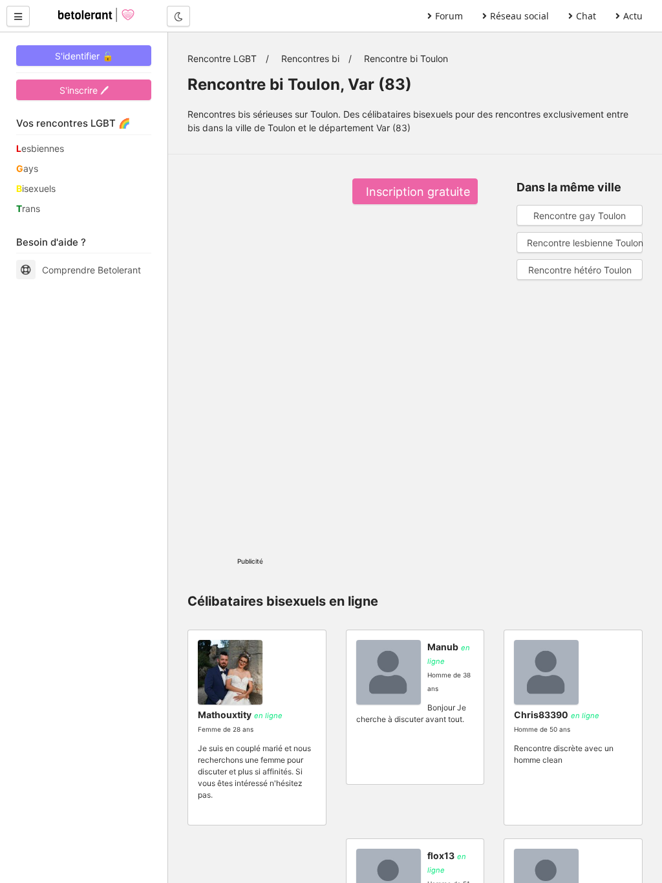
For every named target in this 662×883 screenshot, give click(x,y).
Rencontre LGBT (222, 58)
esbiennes (40, 148)
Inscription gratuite (418, 191)
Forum (449, 16)
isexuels (36, 188)
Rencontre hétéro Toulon (580, 269)
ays (27, 168)
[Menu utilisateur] (18, 16)
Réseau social (519, 16)
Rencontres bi (310, 58)
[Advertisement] (250, 353)
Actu (633, 16)
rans (28, 208)
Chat (586, 16)
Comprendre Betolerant (91, 269)
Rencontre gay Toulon (579, 215)
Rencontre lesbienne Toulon (585, 242)
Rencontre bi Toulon (406, 58)
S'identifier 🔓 (84, 55)
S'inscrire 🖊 (84, 90)
